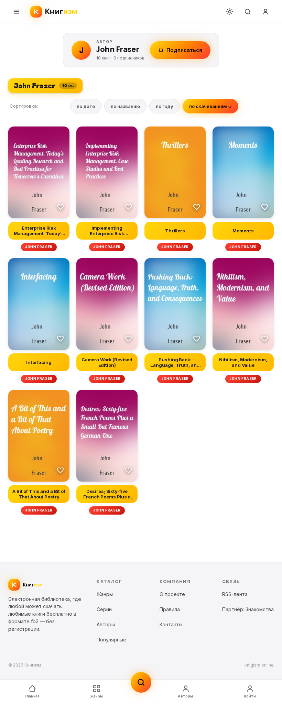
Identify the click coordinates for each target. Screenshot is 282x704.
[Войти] (265, 11)
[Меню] (16, 11)
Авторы (185, 696)
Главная (32, 696)
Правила (170, 609)
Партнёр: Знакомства (248, 609)
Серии (104, 609)
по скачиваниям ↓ (210, 106)
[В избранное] (60, 206)
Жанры (96, 696)
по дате (86, 106)
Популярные (111, 639)
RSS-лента (235, 594)
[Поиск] (247, 11)
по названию (125, 106)
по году (164, 106)
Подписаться (184, 50)
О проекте (172, 594)
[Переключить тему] (229, 11)
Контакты (171, 624)
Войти (250, 696)
